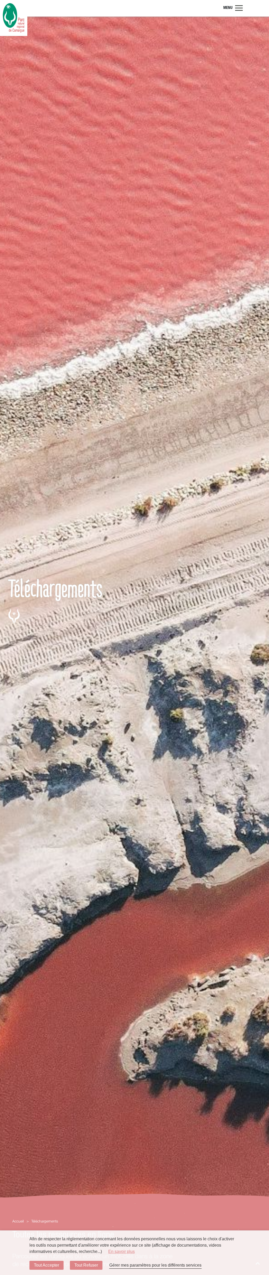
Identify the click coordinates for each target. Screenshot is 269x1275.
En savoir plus (121, 1251)
